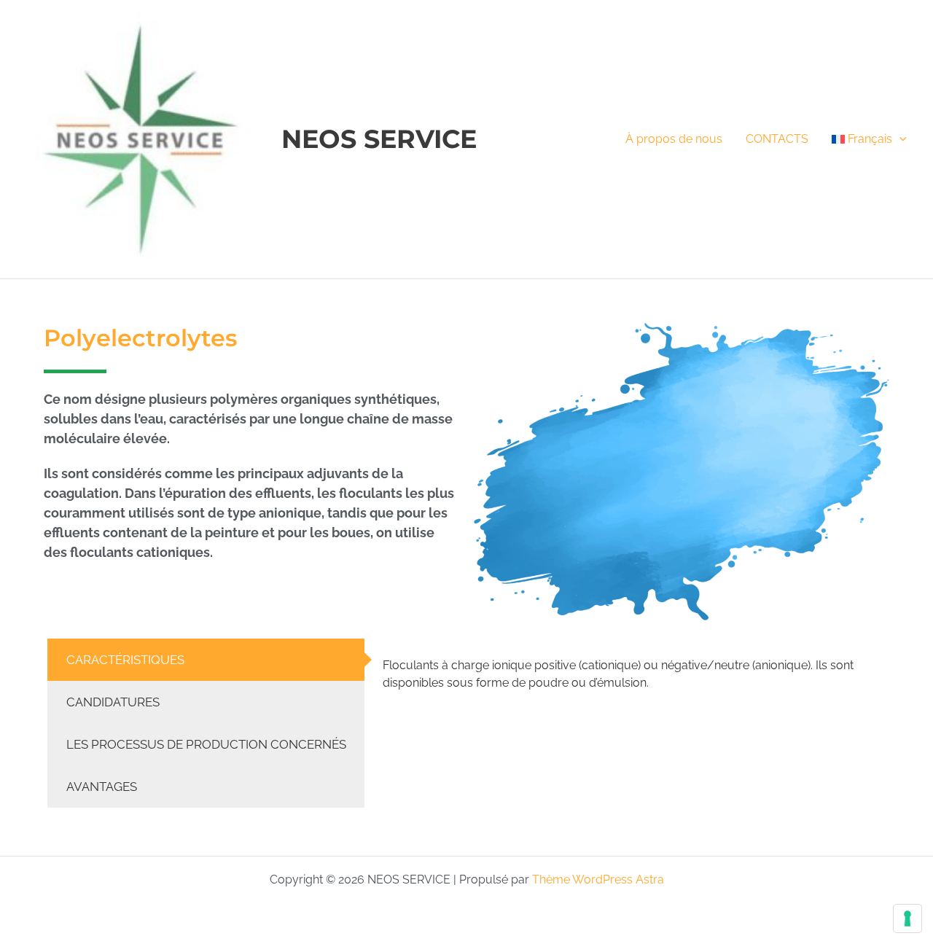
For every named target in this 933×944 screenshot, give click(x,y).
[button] (899, 139)
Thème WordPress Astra (598, 879)
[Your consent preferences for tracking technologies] (907, 918)
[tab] (205, 660)
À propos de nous (673, 139)
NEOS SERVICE (379, 139)
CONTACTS (777, 139)
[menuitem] (869, 139)
